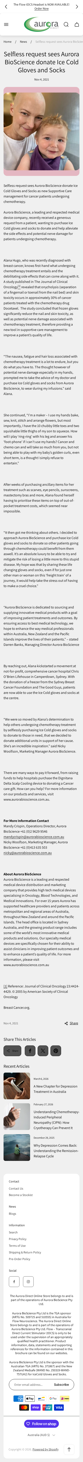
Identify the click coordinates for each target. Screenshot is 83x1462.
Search (13, 1232)
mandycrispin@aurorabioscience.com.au (34, 836)
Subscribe (61, 1384)
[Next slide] (76, 6)
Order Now (42, 8)
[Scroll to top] (69, 1449)
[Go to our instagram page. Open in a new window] (28, 1281)
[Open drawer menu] (6, 24)
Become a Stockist (21, 1195)
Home (8, 42)
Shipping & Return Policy (25, 1252)
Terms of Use (17, 1246)
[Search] (66, 24)
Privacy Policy (17, 1239)
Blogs (12, 1214)
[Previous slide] (6, 6)
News (23, 42)
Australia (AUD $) (39, 1435)
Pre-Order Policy (19, 1259)
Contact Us (16, 1188)
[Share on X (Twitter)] (43, 1050)
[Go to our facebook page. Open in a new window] (14, 1281)
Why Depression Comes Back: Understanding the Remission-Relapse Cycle (56, 1150)
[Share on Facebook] (30, 1050)
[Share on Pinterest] (55, 1050)
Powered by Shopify (45, 1449)
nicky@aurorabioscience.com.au (28, 852)
